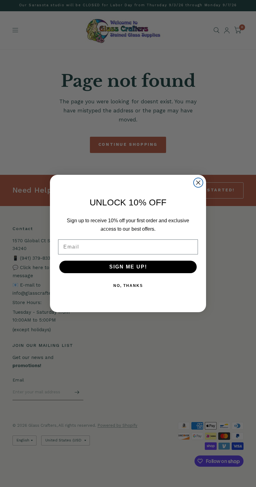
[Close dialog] (198, 182)
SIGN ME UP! (128, 266)
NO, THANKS (128, 285)
